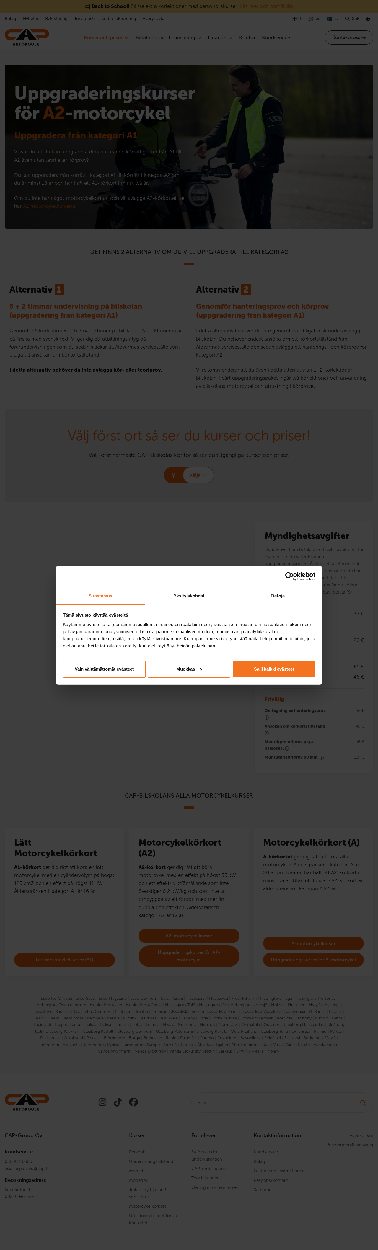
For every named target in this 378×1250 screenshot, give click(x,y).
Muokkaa (185, 668)
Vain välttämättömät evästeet (104, 668)
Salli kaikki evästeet (274, 668)
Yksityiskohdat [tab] (189, 595)
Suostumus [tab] (101, 595)
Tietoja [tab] (278, 595)
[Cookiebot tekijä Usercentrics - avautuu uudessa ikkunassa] (289, 576)
